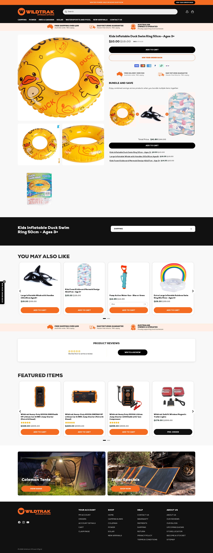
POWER (111, 527)
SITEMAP (171, 540)
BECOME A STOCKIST (176, 536)
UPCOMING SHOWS (175, 527)
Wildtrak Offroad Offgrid (33, 549)
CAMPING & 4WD (115, 519)
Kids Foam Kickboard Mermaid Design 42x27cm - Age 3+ (135, 161)
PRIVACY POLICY (144, 536)
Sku (135, 41)
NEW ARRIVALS (115, 536)
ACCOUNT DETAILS (87, 523)
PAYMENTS (142, 523)
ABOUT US (171, 515)
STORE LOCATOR (174, 532)
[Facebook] (19, 522)
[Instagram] (23, 522)
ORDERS (82, 519)
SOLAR (111, 532)
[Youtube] (27, 522)
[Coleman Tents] (62, 473)
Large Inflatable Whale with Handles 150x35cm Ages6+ (134, 156)
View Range (36, 489)
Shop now (125, 489)
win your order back (184, 2)
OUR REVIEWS (173, 519)
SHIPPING (118, 229)
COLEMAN (112, 523)
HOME (111, 515)
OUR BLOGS (172, 523)
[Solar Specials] (151, 473)
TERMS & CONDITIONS (147, 540)
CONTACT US (143, 515)
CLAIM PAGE (84, 532)
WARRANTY (142, 519)
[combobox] (118, 11)
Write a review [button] (133, 352)
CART (81, 527)
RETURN (141, 532)
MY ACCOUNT (85, 515)
